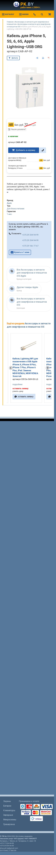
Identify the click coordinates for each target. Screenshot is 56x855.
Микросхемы (9, 819)
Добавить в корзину (25, 150)
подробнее (17, 384)
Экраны (7, 801)
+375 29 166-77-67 (30, 246)
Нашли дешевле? (18, 129)
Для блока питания (15, 208)
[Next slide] (47, 368)
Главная (10, 22)
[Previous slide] (11, 368)
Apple (9, 203)
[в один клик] (43, 150)
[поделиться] (37, 58)
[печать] (43, 58)
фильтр (15, 58)
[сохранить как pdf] (48, 58)
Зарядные (8, 815)
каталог (9, 14)
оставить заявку (25, 396)
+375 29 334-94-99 (30, 235)
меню (25, 14)
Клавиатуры (9, 810)
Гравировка (9, 824)
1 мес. (9, 214)
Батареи (7, 806)
